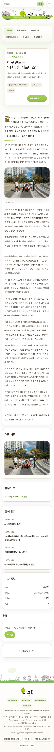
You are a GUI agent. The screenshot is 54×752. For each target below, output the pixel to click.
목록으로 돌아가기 (37, 98)
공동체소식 (35, 30)
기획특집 (8, 30)
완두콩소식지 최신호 (42, 739)
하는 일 (27, 739)
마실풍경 (26, 37)
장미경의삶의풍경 (11, 37)
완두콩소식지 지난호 (27, 745)
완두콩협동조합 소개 (11, 739)
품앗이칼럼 (38, 37)
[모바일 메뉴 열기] (49, 4)
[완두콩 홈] (27, 14)
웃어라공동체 (21, 30)
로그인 (10, 634)
